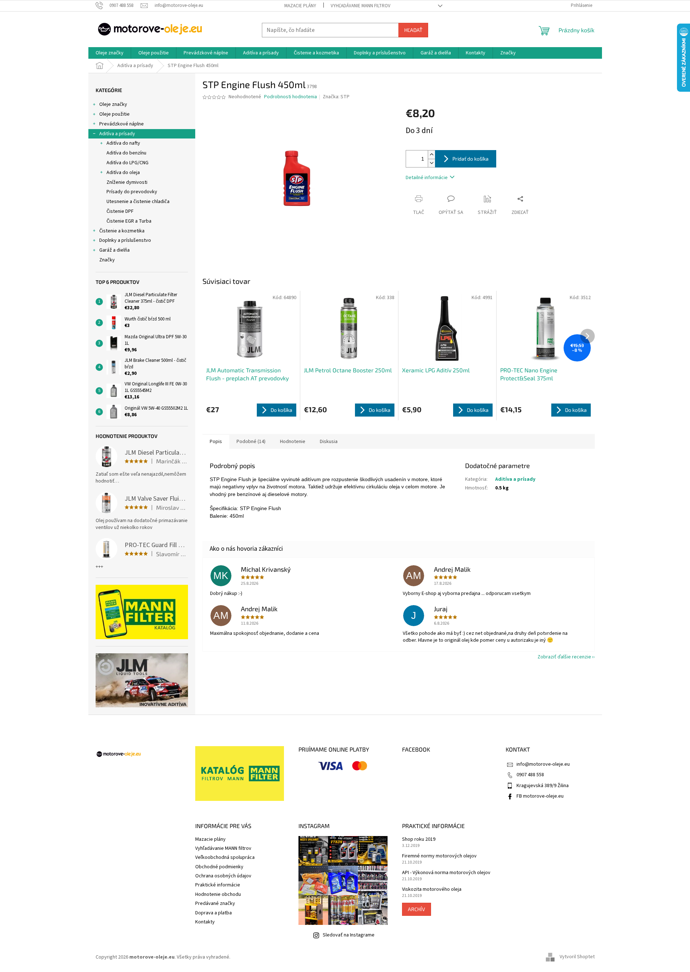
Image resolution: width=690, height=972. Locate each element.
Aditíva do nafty (123, 143)
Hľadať (413, 30)
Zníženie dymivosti (126, 182)
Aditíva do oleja (123, 172)
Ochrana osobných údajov (223, 876)
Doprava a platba (213, 913)
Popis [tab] (216, 441)
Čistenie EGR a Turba (128, 221)
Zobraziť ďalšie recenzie (564, 657)
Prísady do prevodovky (131, 191)
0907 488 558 (530, 774)
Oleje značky (113, 104)
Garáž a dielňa (114, 250)
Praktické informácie (217, 885)
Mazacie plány (300, 6)
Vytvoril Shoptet (577, 957)
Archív (416, 909)
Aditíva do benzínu (126, 153)
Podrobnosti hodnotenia (290, 97)
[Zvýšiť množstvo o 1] (431, 154)
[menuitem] (109, 53)
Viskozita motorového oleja (431, 889)
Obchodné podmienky (219, 866)
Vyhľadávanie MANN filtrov (360, 6)
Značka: (336, 96)
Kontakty (205, 922)
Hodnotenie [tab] (292, 441)
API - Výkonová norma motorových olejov (446, 872)
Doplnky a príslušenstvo (125, 240)
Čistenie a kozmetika (122, 231)
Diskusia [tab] (329, 441)
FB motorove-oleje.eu (540, 796)
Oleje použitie (114, 114)
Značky (107, 260)
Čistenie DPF (120, 211)
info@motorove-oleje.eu (543, 764)
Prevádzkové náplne (121, 124)
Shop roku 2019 (418, 839)
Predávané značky (215, 903)
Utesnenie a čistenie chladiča (138, 201)
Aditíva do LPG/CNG (127, 162)
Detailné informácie (427, 177)
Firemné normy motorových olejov (439, 856)
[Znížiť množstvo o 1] (431, 163)
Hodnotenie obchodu (218, 894)
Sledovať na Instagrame (349, 935)
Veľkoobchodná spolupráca (225, 857)
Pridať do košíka (470, 159)
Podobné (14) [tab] (251, 441)
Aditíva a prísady (117, 133)
